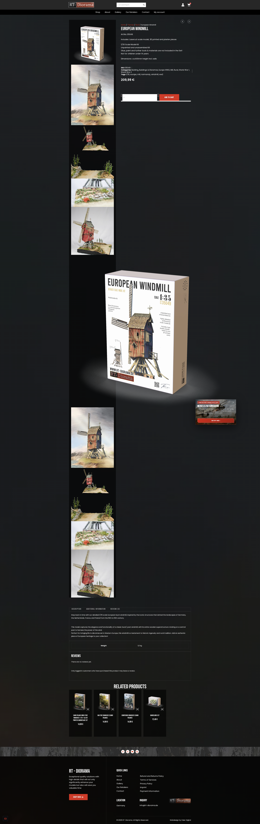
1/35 (127, 74)
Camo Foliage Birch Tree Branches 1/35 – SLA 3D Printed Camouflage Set (80, 717)
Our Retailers (131, 12)
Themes (130, 25)
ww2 (161, 74)
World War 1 (184, 70)
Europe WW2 (164, 70)
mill (138, 74)
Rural (137, 25)
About (107, 12)
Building (135, 70)
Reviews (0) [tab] (115, 609)
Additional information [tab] (96, 609)
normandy (145, 74)
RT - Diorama (79, 771)
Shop (97, 12)
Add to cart (169, 97)
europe (133, 74)
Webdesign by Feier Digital (180, 820)
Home (123, 25)
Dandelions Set (154, 715)
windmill (154, 74)
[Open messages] (5, 818)
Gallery (118, 12)
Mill (171, 70)
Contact (145, 12)
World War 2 (126, 72)
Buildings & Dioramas (148, 70)
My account (159, 12)
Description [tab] (76, 609)
